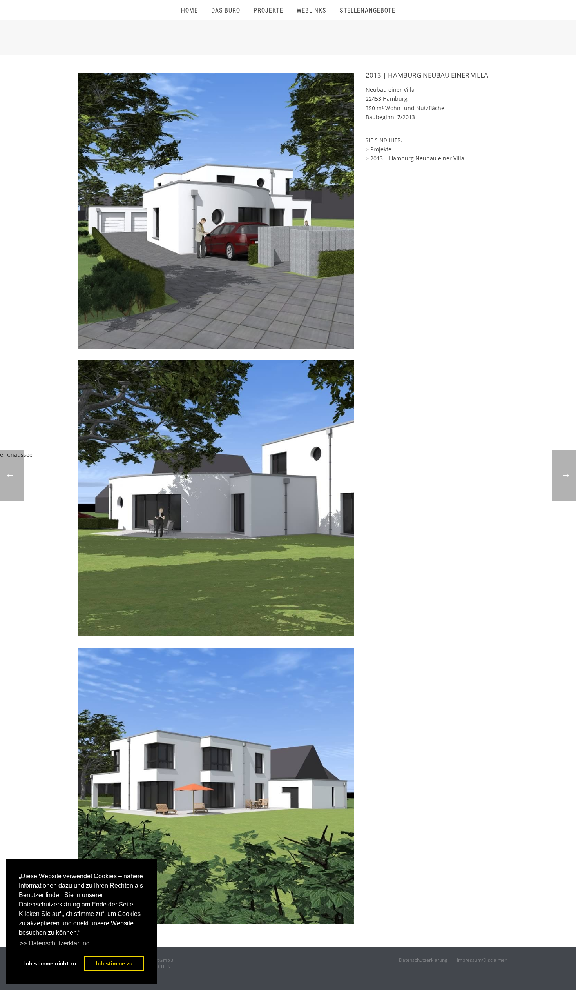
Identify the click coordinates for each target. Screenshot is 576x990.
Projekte (268, 10)
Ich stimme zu (114, 963)
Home (189, 10)
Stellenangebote (367, 10)
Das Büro (225, 10)
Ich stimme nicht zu (50, 963)
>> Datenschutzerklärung (55, 943)
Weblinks (311, 10)
